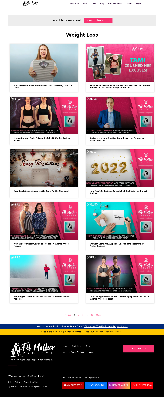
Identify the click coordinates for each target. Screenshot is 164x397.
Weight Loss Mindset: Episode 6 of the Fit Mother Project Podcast (41, 245)
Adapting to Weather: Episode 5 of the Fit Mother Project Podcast (41, 297)
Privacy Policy (14, 382)
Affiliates (36, 382)
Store (85, 3)
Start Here (74, 3)
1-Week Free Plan (115, 3)
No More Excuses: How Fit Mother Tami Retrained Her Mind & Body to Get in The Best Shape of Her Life (120, 86)
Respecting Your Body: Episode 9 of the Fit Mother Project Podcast (41, 139)
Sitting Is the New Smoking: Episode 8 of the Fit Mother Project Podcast (117, 139)
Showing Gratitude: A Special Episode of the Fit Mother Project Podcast (117, 245)
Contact (129, 3)
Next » (99, 315)
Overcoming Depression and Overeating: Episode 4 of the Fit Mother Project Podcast (119, 297)
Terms (26, 382)
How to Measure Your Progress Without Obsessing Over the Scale (42, 86)
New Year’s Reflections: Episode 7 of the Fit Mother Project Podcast (118, 192)
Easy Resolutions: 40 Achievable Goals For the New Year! (41, 191)
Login (138, 3)
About (93, 3)
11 (92, 315)
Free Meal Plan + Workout (73, 352)
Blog (102, 3)
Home (64, 346)
